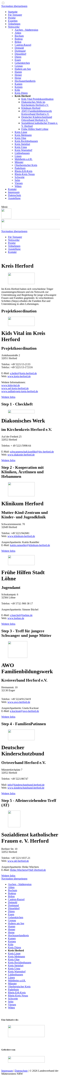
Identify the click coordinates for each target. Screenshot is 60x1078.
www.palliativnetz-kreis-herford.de (19, 391)
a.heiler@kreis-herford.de (23, 373)
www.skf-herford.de (18, 860)
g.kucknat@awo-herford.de (24, 711)
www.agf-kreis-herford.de (15, 388)
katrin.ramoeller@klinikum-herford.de (30, 545)
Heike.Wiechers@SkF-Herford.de (28, 870)
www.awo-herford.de (19, 702)
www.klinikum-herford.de (21, 536)
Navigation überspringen (14, 6)
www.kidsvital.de (10, 385)
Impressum (7, 1070)
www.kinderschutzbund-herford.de (26, 787)
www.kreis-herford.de (19, 376)
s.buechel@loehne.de (21, 615)
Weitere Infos (8, 397)
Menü (4, 206)
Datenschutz (21, 1070)
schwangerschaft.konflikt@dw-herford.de (32, 451)
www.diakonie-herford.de (21, 454)
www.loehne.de (16, 618)
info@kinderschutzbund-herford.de (26, 784)
